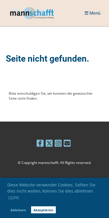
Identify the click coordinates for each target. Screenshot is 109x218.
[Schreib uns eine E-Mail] (67, 144)
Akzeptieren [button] (43, 210)
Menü (94, 13)
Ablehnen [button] (18, 210)
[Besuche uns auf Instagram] (58, 144)
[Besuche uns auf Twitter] (49, 144)
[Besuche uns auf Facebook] (40, 144)
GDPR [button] (13, 197)
